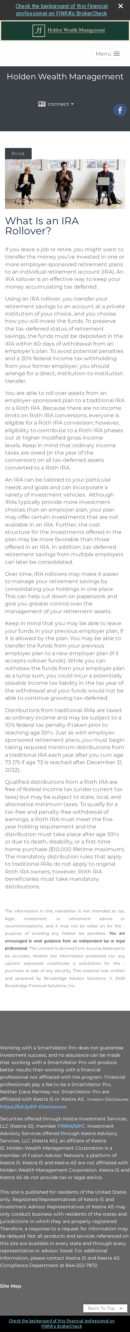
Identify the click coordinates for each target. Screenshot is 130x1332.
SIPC (79, 1126)
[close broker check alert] (120, 6)
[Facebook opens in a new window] (120, 114)
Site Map (10, 1286)
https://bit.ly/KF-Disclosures (33, 1107)
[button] (107, 54)
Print (18, 154)
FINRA (65, 1126)
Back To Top (102, 1308)
